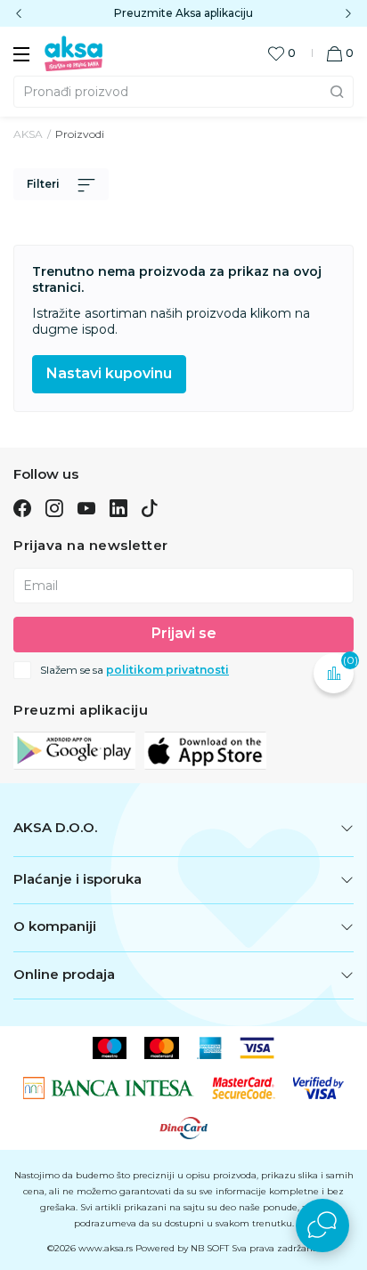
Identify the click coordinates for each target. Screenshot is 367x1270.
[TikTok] (150, 507)
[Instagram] (54, 507)
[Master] (161, 1047)
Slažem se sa (134, 670)
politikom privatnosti (167, 669)
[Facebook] (22, 507)
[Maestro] (110, 1047)
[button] (340, 52)
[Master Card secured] (243, 1087)
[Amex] (210, 1047)
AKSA (28, 134)
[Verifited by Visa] (319, 1087)
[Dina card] (183, 1127)
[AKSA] (73, 52)
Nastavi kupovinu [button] (109, 373)
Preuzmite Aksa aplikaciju (183, 13)
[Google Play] (74, 749)
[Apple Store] (205, 749)
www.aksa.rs (105, 1248)
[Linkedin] (118, 507)
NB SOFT (210, 1248)
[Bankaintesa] (109, 1087)
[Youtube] (86, 507)
